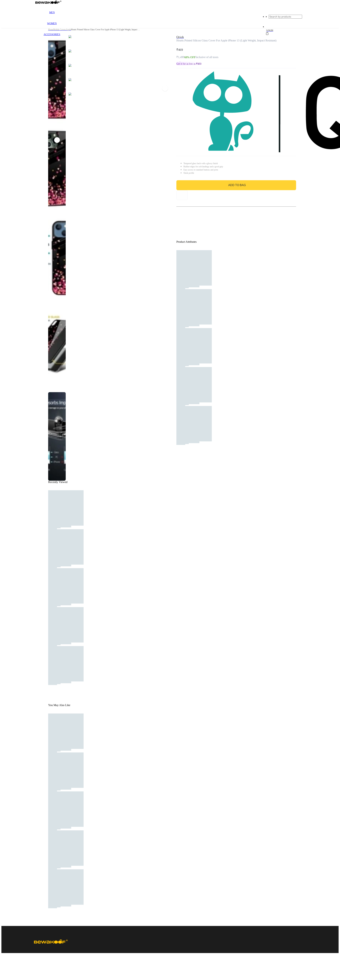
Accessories (52, 34)
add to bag (237, 185)
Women (52, 23)
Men (52, 12)
